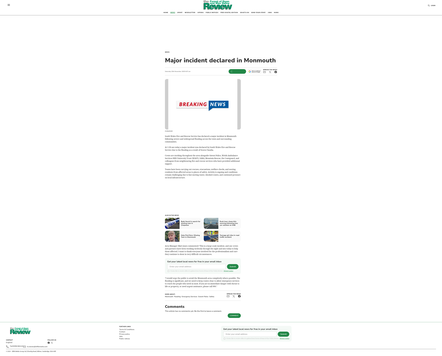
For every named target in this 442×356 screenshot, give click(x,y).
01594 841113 (18, 346)
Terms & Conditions (126, 329)
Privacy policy (124, 334)
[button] (9, 5)
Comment (234, 315)
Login (433, 5)
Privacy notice (228, 271)
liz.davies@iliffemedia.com (37, 347)
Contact (122, 332)
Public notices (124, 339)
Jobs (121, 336)
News (167, 52)
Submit (233, 266)
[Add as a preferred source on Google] (254, 71)
